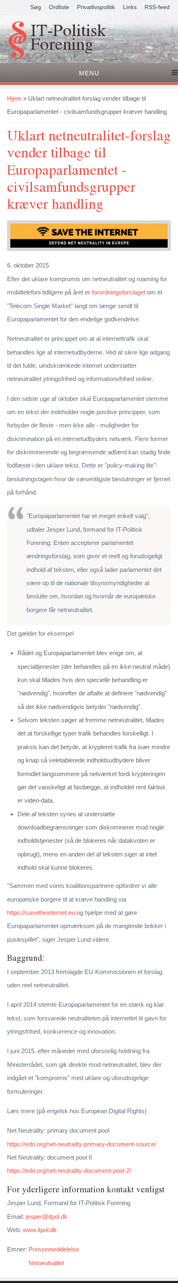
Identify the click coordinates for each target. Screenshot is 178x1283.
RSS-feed (157, 7)
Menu (89, 73)
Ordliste (59, 7)
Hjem (14, 98)
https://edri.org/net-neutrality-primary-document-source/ (81, 1144)
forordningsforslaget (118, 292)
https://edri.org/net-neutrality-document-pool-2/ (69, 1170)
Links (130, 7)
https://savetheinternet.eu (41, 912)
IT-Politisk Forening (68, 38)
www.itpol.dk (40, 1229)
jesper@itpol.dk (46, 1216)
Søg (35, 7)
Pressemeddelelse (54, 1249)
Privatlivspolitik (96, 7)
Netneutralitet (46, 1262)
